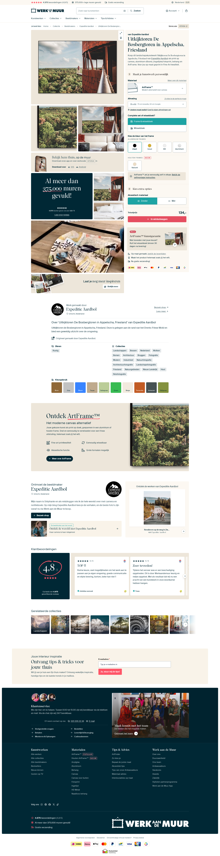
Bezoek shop (160, 307)
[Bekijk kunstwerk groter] (121, 33)
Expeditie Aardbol (140, 34)
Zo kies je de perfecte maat (175, 99)
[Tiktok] (57, 804)
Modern (116, 360)
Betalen (38, 732)
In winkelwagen (159, 219)
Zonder (144, 201)
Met (173, 201)
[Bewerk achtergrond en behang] (121, 38)
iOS (72, 167)
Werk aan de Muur (164, 749)
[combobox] (99, 11)
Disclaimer (101, 838)
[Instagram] (41, 804)
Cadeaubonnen (81, 736)
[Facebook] (49, 804)
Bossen (133, 350)
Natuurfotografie (144, 360)
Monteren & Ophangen (45, 736)
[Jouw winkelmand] (186, 10)
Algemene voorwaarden (85, 838)
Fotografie (153, 355)
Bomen (116, 355)
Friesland (117, 369)
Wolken (156, 350)
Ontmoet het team (123, 733)
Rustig (55, 350)
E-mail (92, 721)
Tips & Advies (107, 18)
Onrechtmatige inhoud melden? (119, 838)
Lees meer (161, 311)
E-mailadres (104, 659)
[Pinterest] (45, 804)
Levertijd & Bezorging (83, 732)
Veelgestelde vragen (44, 729)
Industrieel (128, 360)
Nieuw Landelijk (150, 369)
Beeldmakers (72, 18)
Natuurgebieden (132, 369)
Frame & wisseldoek (143, 121)
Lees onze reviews (61, 215)
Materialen (89, 18)
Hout (163, 369)
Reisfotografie (119, 374)
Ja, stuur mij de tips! (110, 672)
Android (82, 167)
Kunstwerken (37, 18)
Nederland (145, 350)
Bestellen (78, 729)
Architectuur (128, 355)
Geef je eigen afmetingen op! (150, 110)
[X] (53, 804)
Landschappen (119, 350)
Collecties (54, 18)
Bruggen (141, 355)
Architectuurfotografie (123, 364)
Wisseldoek (139, 128)
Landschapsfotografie (146, 364)
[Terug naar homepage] (47, 10)
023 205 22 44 (77, 721)
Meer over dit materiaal (177, 80)
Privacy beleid (138, 838)
